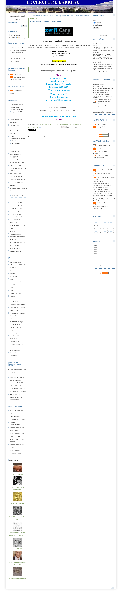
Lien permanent (77, 124)
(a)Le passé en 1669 (98, 84)
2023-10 (95, 258)
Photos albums (13, 460)
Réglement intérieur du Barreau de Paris (103, 203)
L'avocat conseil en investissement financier (102, 96)
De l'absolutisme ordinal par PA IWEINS (104, 178)
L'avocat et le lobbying (103, 101)
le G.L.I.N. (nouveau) (16, 333)
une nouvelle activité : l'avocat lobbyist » (78, 16)
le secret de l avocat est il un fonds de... (104, 72)
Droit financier (16, 143)
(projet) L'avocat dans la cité (100, 92)
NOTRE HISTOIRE (15, 234)
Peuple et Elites (97, 201)
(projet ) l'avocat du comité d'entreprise (103, 88)
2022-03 (95, 260)
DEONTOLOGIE (15, 151)
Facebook (44, 127)
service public (13, 356)
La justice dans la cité (16, 203)
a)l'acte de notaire (14, 107)
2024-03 (95, 252)
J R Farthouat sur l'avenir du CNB (102, 185)
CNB (11, 290)
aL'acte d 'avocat (14, 125)
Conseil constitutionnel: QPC (18, 138)
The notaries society (98, 157)
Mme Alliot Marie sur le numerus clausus (102, 196)
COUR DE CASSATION (17, 299)
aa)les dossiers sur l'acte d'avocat (101, 174)
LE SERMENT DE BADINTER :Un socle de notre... (103, 61)
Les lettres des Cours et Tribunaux (102, 193)
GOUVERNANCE (15, 174)
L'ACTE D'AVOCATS (16, 386)
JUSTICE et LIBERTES (17, 177)
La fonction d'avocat (15, 193)
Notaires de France (15, 353)
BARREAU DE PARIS (16, 411)
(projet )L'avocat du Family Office (102, 90)
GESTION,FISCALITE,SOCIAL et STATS (50, 124)
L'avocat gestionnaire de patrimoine (102, 106)
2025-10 (95, 246)
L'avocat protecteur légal (99, 108)
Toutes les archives (98, 266)
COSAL (12, 296)
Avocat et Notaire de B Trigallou (101, 146)
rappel (11, 56)
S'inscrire (98, 22)
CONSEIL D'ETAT (15, 293)
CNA (11, 287)
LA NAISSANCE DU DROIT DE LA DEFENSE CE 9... (103, 48)
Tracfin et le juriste (98, 208)
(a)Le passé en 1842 (98, 86)
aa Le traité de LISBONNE (17, 265)
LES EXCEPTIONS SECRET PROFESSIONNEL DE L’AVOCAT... (103, 54)
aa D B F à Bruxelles (16, 262)
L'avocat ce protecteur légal (100, 189)
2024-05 (95, 250)
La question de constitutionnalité (102, 191)
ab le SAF (12, 270)
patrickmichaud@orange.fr (17, 16)
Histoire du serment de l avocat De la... (104, 64)
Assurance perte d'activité (17, 377)
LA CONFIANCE (18, 474)
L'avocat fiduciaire (98, 104)
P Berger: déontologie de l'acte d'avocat (104, 199)
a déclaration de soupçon (17, 105)
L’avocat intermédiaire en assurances (103, 112)
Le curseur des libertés (16, 206)
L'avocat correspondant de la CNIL (102, 99)
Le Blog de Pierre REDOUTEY (100, 152)
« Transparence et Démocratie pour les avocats (45, 16)
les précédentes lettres (18, 112)
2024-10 (95, 248)
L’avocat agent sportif (99, 110)
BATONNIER (14, 128)
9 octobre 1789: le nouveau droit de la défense (103, 44)
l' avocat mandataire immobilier (101, 94)
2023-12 (95, 256)
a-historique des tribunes (17, 109)
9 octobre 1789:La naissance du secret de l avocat (103, 51)
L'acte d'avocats (101, 124)
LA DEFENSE (17, 549)
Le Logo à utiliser (102, 127)
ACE (11, 279)
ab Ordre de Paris (15, 273)
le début (12, 47)
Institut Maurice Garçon (16, 322)
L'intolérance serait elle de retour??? (103, 66)
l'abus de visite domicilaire (100, 187)
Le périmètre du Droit (16, 208)
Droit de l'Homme (17, 141)
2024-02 (95, 254)
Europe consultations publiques (101, 183)
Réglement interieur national (100, 206)
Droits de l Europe (98, 181)
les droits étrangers (15, 350)
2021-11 (95, 264)
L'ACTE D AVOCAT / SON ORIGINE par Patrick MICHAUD (18, 50)
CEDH (12, 136)
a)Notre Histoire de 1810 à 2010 (102, 171)
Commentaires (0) (33, 127)
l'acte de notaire (101, 149)
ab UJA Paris (13, 276)
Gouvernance (17, 74)
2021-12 (95, 262)
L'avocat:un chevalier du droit (18, 179)
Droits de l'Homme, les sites (18, 307)
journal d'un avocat (15, 324)
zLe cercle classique (15, 251)
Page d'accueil (62, 16)
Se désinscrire (99, 25)
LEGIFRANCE (14, 341)
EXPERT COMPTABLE (17, 162)
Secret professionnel (15, 248)
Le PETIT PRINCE (15, 211)
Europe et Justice (14, 160)
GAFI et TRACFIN (15, 165)
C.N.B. (12, 414)
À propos (17, 19)
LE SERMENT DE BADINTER (17, 578)
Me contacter (103, 35)
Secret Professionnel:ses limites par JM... (103, 69)
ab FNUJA (13, 268)
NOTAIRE (13, 231)
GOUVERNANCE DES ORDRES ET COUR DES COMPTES (18, 58)
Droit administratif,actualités (18, 304)
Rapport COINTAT (15, 394)
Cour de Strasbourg (15, 302)
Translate (22, 38)
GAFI (11, 319)
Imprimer (72, 127)
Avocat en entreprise (17, 195)
